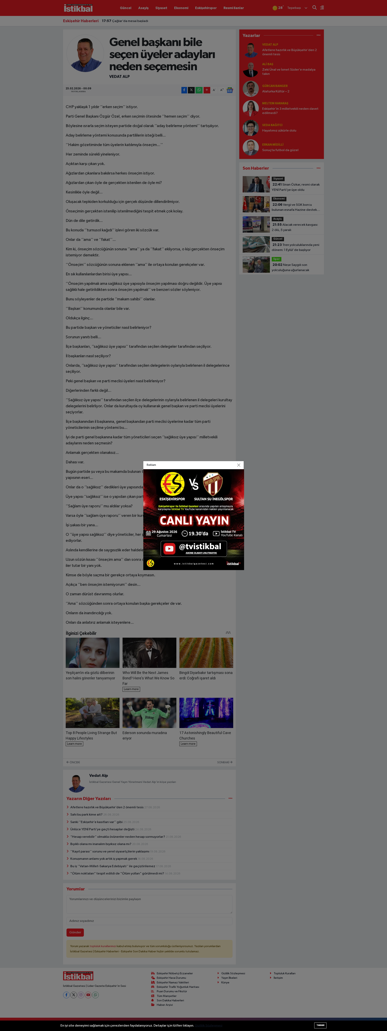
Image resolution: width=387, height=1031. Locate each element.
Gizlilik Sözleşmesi (208, 1025)
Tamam (320, 1025)
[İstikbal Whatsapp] (193, 519)
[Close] (239, 465)
